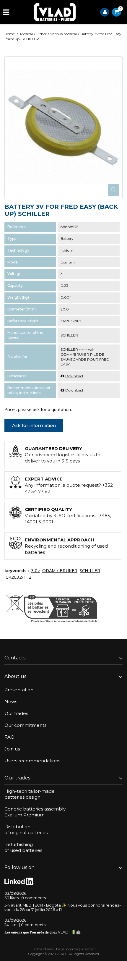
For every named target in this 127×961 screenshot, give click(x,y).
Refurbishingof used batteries (23, 847)
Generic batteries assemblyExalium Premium (35, 812)
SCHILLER (90, 570)
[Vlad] (55, 12)
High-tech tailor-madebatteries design (29, 794)
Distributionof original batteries (26, 829)
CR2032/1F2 (18, 577)
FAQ (9, 737)
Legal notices (67, 949)
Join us (12, 749)
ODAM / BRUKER (59, 570)
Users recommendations (32, 760)
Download (74, 376)
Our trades (16, 713)
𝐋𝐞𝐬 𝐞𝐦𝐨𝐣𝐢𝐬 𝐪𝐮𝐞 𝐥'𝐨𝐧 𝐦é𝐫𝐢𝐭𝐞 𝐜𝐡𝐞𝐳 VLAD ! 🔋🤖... (43, 932)
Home (9, 34)
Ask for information (34, 425)
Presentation (18, 690)
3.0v (35, 570)
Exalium (68, 262)
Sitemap (88, 949)
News (10, 701)
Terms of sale (42, 949)
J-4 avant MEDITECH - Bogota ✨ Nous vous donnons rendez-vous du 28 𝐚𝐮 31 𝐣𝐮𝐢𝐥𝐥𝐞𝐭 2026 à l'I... (62, 907)
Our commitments (25, 725)
